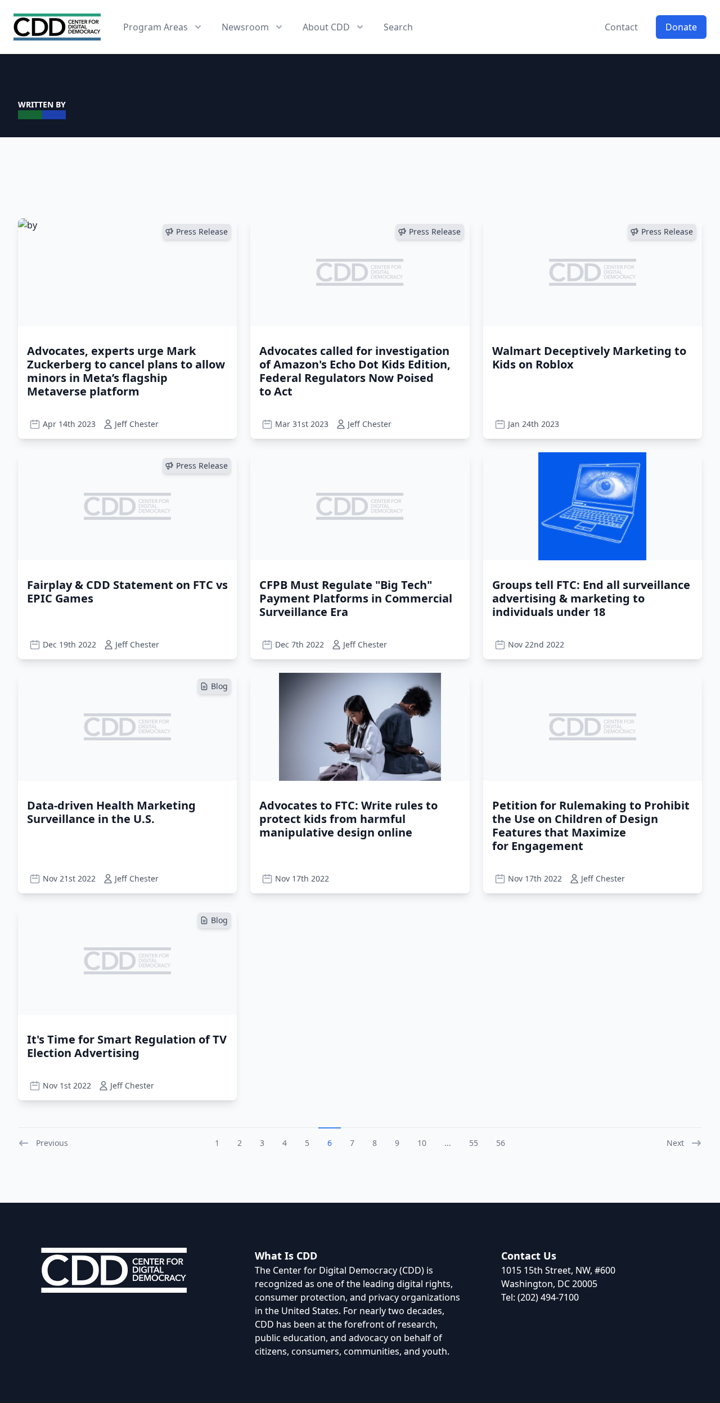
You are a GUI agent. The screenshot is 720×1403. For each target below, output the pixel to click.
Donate (681, 27)
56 (500, 1142)
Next (675, 1142)
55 (473, 1142)
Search (398, 27)
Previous (52, 1142)
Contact (621, 27)
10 (421, 1142)
